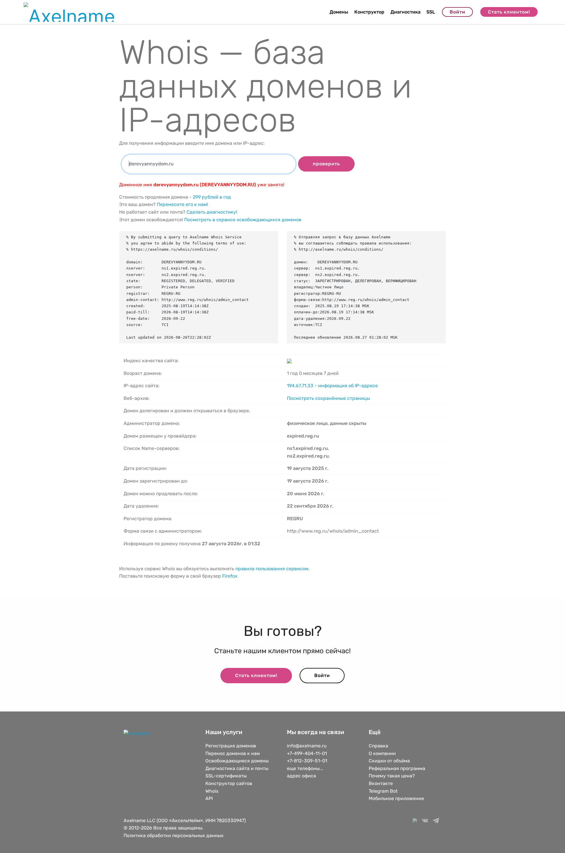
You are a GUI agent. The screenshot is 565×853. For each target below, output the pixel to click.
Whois (211, 791)
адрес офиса (301, 776)
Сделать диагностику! (212, 212)
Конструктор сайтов (228, 783)
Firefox (229, 576)
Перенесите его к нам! (182, 204)
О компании (382, 753)
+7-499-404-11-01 (307, 753)
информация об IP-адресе (348, 385)
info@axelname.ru (307, 746)
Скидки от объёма (389, 761)
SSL (430, 12)
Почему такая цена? (392, 776)
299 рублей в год (212, 197)
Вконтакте (381, 783)
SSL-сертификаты (226, 776)
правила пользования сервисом (271, 568)
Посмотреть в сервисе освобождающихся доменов (242, 219)
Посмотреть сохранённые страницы (328, 398)
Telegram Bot (383, 791)
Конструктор (369, 12)
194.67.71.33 (300, 385)
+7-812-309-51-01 (307, 761)
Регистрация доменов (230, 746)
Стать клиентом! (509, 12)
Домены (339, 12)
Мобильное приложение (396, 798)
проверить (326, 164)
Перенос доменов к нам (232, 753)
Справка (378, 746)
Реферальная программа (397, 768)
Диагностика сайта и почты (236, 768)
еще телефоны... (305, 768)
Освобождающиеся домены (237, 761)
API (209, 798)
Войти (457, 12)
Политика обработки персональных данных (174, 835)
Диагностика (405, 12)
